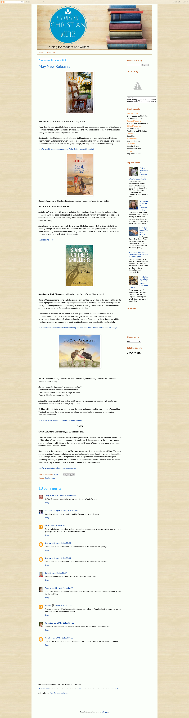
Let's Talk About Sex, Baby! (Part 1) (144, 231)
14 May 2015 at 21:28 (65, 623)
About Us (51, 52)
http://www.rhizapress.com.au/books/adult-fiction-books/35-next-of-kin (67, 149)
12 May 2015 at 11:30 (62, 543)
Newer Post (44, 689)
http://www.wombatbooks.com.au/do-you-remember (60, 420)
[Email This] (64, 474)
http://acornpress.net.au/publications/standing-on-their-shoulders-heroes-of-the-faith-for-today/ (77, 327)
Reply (47, 503)
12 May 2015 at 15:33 (64, 588)
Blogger (105, 712)
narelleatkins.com (45, 240)
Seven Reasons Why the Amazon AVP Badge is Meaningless (138, 254)
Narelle (48, 605)
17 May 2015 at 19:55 (64, 638)
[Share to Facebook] (71, 474)
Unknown (49, 543)
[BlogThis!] (66, 474)
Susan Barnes (50, 623)
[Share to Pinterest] (73, 474)
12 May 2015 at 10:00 (58, 525)
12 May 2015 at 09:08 (69, 510)
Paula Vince (50, 588)
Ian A (47, 525)
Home (41, 52)
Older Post (115, 689)
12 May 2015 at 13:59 (58, 573)
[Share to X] (69, 474)
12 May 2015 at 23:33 (63, 605)
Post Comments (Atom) (59, 693)
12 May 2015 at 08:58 (67, 495)
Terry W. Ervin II (51, 495)
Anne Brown (50, 638)
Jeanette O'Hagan (52, 510)
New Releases (50, 478)
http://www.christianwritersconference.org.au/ (57, 468)
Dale (47, 573)
